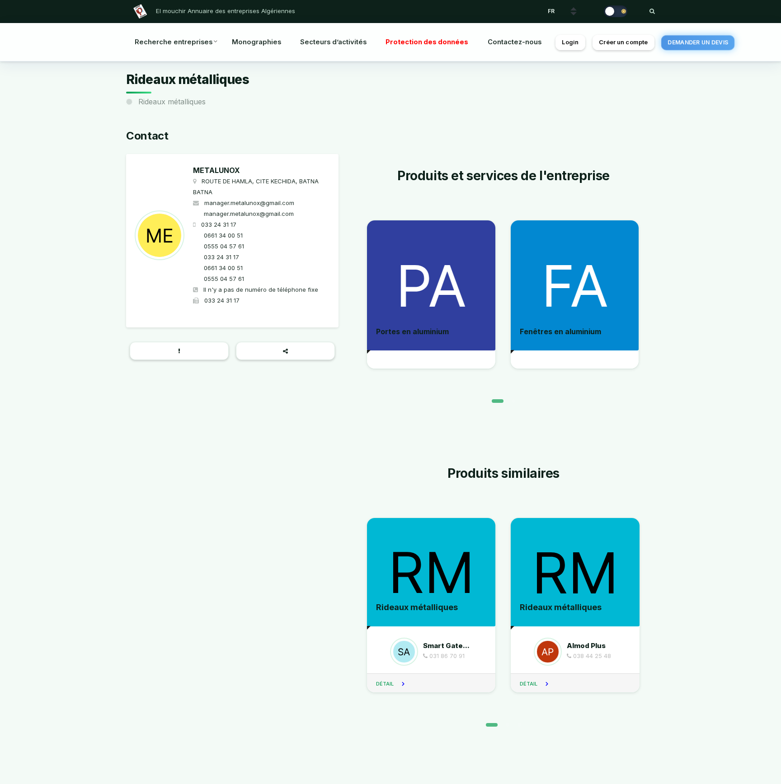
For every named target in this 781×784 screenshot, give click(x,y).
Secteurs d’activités (333, 42)
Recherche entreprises (173, 42)
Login (570, 42)
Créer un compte (623, 42)
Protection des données (427, 42)
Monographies (256, 42)
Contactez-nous (514, 42)
